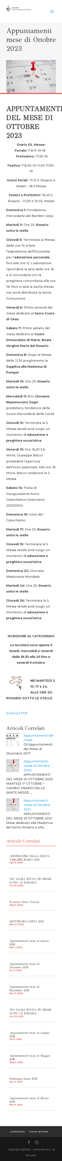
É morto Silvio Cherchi (24, 902)
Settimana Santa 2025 (23, 1078)
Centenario (17, 1131)
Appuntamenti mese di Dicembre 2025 (24, 965)
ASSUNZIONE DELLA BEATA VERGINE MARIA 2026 (29, 858)
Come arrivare (38, 1131)
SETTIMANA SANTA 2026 (26, 921)
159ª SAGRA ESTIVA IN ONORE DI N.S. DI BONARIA (30, 1011)
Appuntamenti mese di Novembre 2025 (24, 988)
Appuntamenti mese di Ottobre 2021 (37, 805)
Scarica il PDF (17, 713)
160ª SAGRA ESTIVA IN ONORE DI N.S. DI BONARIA (30, 880)
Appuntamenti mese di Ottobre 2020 (37, 765)
